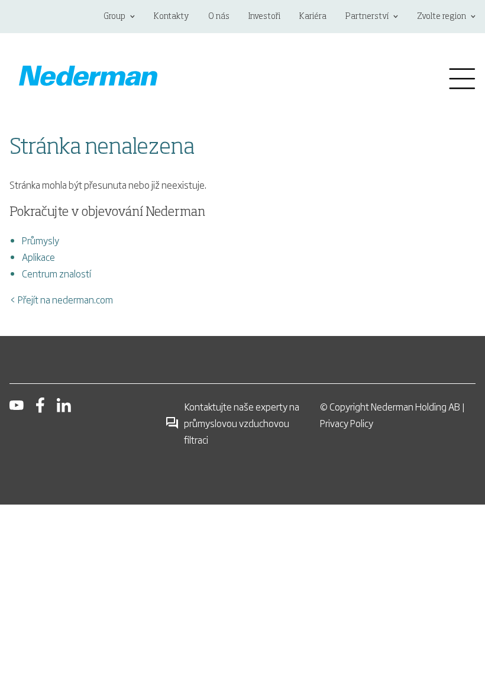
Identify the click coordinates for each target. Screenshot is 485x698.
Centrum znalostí (56, 273)
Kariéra (312, 16)
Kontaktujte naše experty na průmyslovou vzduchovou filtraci (241, 423)
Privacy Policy (346, 423)
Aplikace (38, 257)
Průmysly (40, 240)
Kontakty (171, 16)
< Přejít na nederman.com (61, 299)
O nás (218, 16)
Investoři (264, 16)
